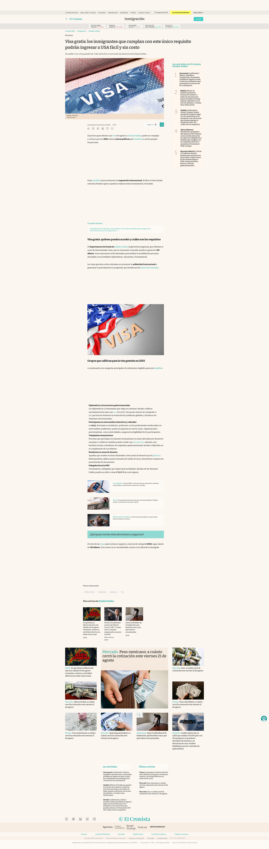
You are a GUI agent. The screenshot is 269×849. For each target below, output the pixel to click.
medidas (96, 180)
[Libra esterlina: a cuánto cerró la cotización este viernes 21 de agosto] (81, 690)
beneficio (158, 368)
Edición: (197, 12)
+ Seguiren (152, 125)
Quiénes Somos (138, 834)
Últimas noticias (72, 13)
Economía (102, 13)
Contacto (84, 834)
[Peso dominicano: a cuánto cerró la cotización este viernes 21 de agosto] (81, 722)
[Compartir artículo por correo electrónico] (107, 128)
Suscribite (121, 834)
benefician (138, 139)
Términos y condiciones (136, 838)
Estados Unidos (94, 31)
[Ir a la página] (76, 19)
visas (102, 544)
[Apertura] (108, 827)
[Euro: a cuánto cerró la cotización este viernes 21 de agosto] (188, 657)
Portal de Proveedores (159, 834)
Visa (122, 592)
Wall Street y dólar (88, 13)
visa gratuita (138, 442)
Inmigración (113, 13)
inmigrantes (102, 592)
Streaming (124, 13)
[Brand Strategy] (131, 827)
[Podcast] (142, 827)
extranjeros (113, 592)
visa (114, 136)
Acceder (198, 19)
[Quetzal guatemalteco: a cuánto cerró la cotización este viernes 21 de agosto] (116, 722)
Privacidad (150, 838)
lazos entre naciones (150, 268)
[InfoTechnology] (157, 827)
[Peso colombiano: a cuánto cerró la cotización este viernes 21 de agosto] (188, 690)
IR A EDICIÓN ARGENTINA (180, 12)
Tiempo (133, 13)
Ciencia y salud (144, 13)
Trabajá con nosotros (181, 834)
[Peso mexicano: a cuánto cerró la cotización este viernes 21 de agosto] (134, 689)
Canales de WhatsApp (102, 834)
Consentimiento (162, 838)
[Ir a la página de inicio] (134, 819)
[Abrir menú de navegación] (66, 19)
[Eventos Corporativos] (120, 827)
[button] (264, 719)
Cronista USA (70, 31)
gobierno (157, 455)
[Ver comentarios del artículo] (112, 128)
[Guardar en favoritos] (162, 124)
